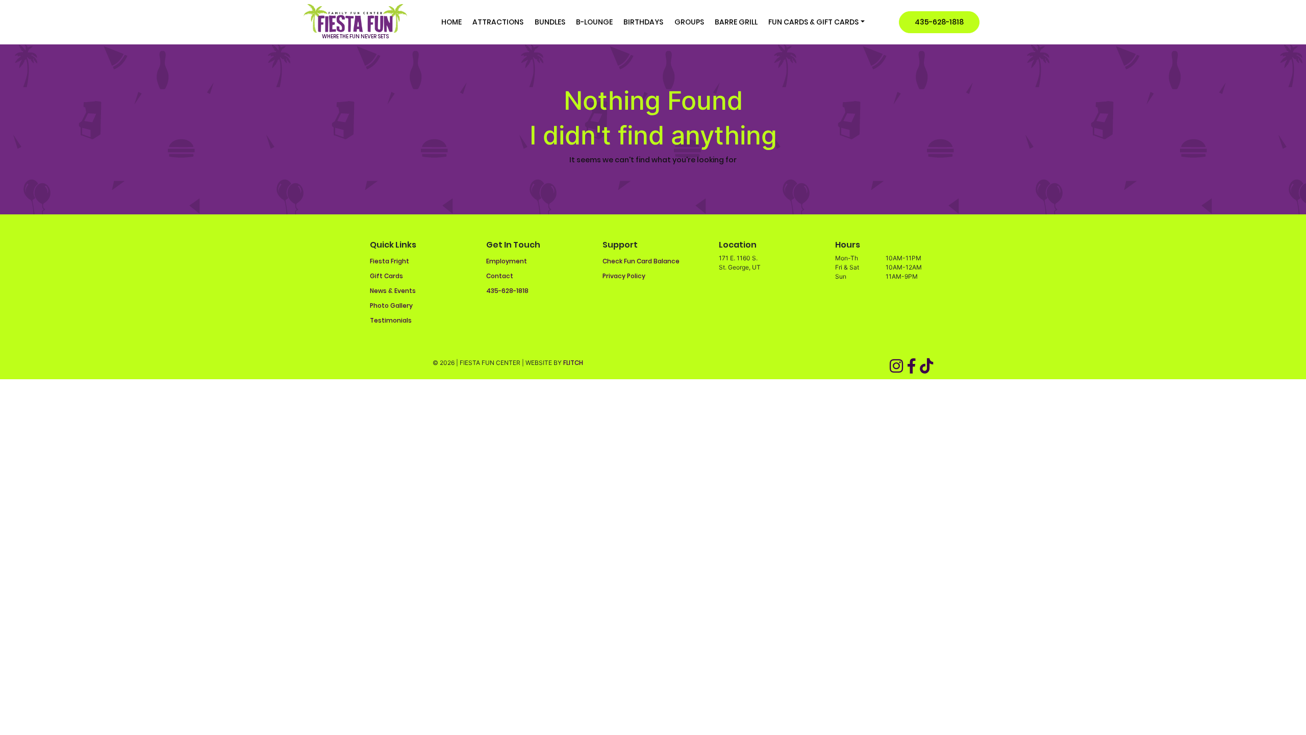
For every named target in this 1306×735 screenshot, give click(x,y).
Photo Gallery (391, 305)
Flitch (573, 362)
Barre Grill (736, 22)
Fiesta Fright (389, 261)
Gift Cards (386, 276)
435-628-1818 (939, 22)
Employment (506, 261)
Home (451, 22)
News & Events (393, 290)
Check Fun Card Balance (641, 261)
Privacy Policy (623, 276)
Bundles (550, 22)
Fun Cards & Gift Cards (813, 22)
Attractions (497, 22)
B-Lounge (594, 22)
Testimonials (391, 320)
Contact (499, 276)
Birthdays (643, 22)
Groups (689, 22)
